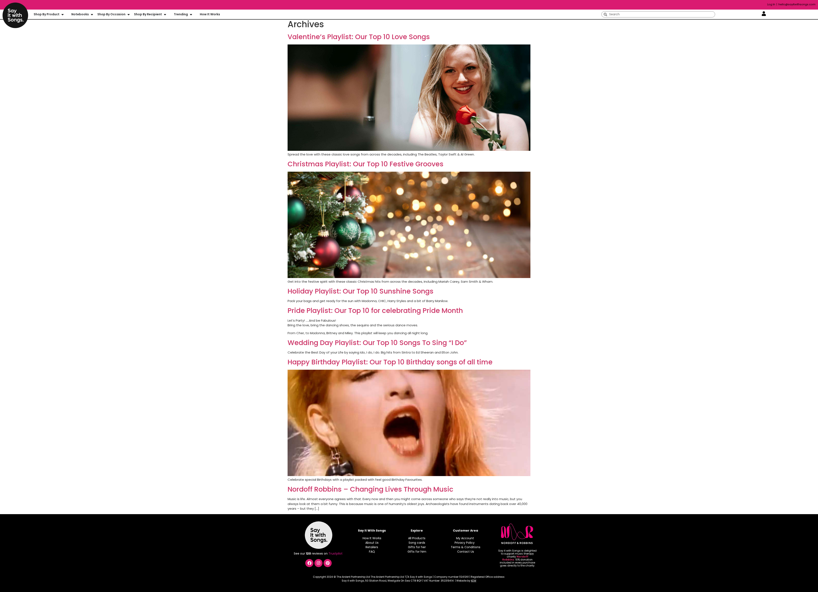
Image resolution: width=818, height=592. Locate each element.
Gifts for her (417, 547)
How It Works (372, 538)
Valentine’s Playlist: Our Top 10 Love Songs (359, 36)
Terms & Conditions (465, 547)
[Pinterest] (328, 563)
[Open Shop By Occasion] (128, 14)
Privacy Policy (465, 543)
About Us (372, 543)
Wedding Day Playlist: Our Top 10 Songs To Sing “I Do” (377, 342)
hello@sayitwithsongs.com (796, 4)
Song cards (417, 543)
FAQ (372, 551)
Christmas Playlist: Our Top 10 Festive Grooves (366, 164)
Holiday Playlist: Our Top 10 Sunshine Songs (360, 291)
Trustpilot (335, 553)
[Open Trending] (191, 14)
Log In (771, 4)
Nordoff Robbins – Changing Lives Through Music (370, 489)
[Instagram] (318, 563)
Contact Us (465, 551)
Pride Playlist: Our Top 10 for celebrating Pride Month (375, 310)
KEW (473, 580)
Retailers (372, 547)
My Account (465, 538)
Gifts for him (417, 551)
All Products (416, 538)
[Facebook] (309, 563)
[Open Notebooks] (92, 14)
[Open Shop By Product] (62, 14)
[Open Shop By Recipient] (165, 14)
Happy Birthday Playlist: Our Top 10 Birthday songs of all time (390, 362)
